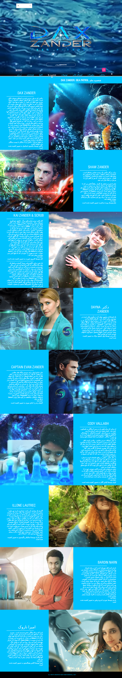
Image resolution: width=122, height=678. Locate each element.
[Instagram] (104, 70)
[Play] (112, 74)
